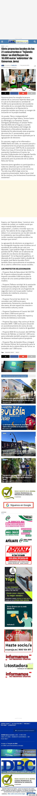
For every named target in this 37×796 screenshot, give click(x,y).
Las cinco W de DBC (17, 723)
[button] (24, 730)
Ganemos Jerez (9, 352)
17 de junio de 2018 (24, 65)
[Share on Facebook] (14, 93)
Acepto (31, 794)
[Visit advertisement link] (18, 366)
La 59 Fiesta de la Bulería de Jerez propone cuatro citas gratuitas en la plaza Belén (17, 426)
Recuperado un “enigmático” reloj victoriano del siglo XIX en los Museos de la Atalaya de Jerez (17, 477)
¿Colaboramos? (12, 725)
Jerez (7, 46)
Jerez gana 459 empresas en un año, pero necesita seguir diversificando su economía (17, 452)
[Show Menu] (2, 41)
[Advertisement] (18, 18)
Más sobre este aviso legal (16, 794)
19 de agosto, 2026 (7, 402)
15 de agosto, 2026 (7, 481)
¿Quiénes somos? (5, 723)
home (2, 46)
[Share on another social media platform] (32, 93)
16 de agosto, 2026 (7, 455)
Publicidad (26, 723)
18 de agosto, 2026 (7, 428)
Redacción (14, 65)
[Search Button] (35, 41)
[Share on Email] (23, 93)
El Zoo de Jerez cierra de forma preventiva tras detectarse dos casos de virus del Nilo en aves (18, 399)
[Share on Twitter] (5, 93)
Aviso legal (3, 725)
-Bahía (4, 380)
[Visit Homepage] (18, 41)
